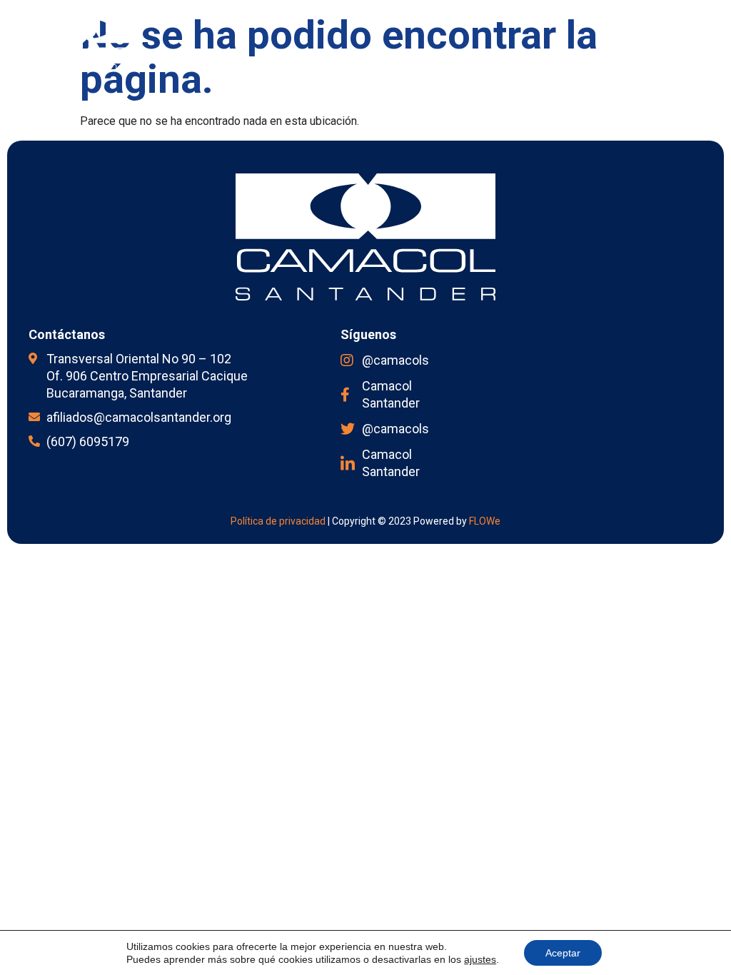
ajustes (480, 959)
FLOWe (484, 521)
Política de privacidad (278, 521)
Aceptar (562, 953)
